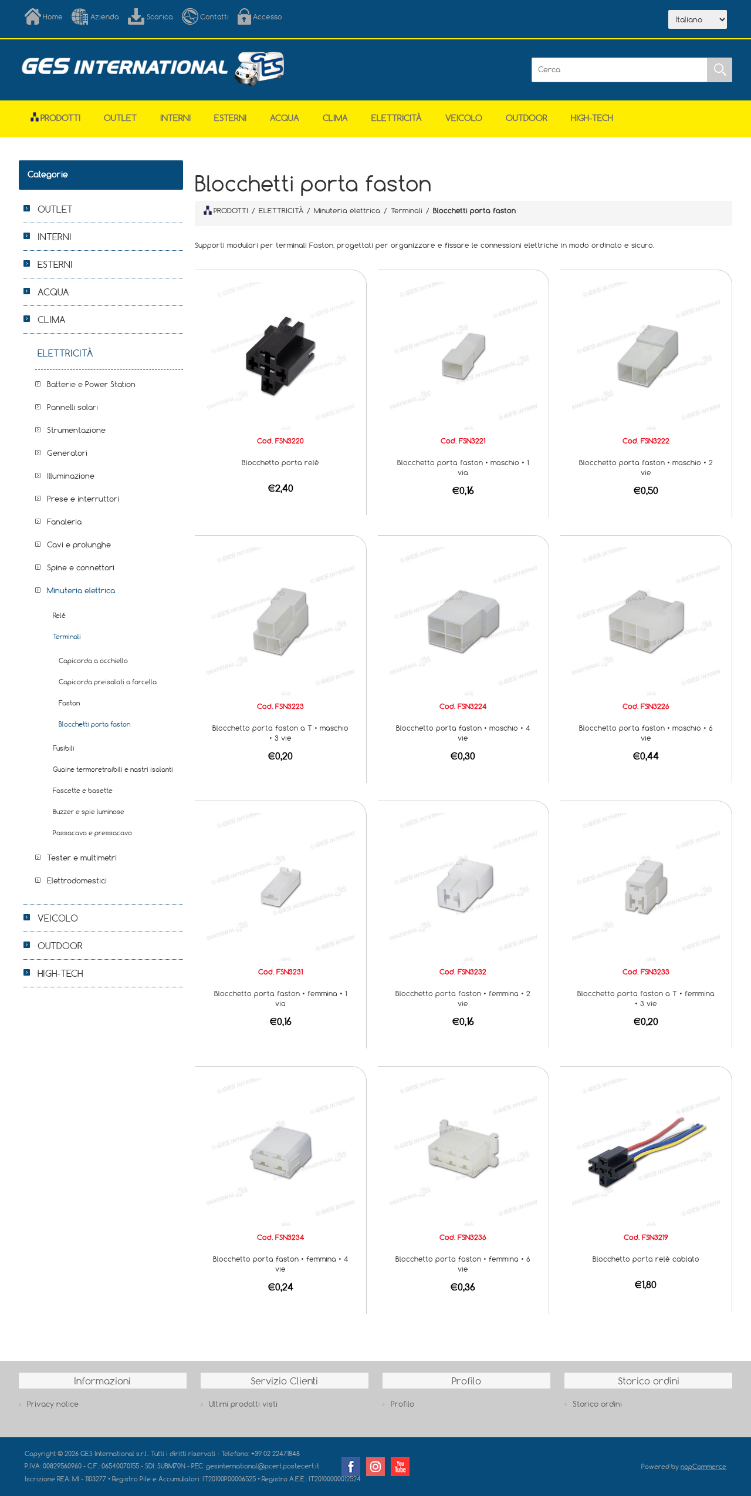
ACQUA (284, 117)
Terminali (67, 636)
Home (53, 16)
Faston (69, 702)
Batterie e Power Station (91, 384)
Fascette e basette (83, 790)
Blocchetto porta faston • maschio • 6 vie (646, 732)
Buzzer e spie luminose (88, 811)
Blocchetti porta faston (94, 724)
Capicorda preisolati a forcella (108, 681)
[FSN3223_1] (280, 620)
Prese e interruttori (83, 498)
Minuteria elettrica (81, 590)
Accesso (267, 16)
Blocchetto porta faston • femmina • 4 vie (281, 1263)
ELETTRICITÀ (396, 117)
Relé (59, 615)
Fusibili (64, 748)
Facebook (350, 1466)
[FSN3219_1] (646, 1151)
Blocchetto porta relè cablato (646, 1258)
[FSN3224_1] (463, 620)
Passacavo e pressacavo (92, 832)
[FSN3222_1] (646, 354)
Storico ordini (597, 1403)
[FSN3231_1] (280, 885)
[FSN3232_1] (463, 885)
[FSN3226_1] (646, 620)
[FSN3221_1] (463, 354)
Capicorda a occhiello (93, 660)
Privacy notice (53, 1403)
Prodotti (60, 117)
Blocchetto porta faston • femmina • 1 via (280, 998)
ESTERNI (230, 117)
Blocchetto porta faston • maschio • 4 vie (463, 732)
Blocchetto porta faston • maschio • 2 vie (646, 467)
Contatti (214, 16)
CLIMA (335, 117)
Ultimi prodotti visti (243, 1403)
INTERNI (175, 117)
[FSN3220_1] (280, 354)
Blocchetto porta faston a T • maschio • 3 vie (280, 732)
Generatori (67, 453)
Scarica (160, 16)
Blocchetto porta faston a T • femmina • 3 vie (646, 998)
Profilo (402, 1403)
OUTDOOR (526, 117)
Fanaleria (64, 521)
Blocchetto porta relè (280, 462)
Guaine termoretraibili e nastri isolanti (113, 769)
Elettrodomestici (77, 880)
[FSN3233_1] (646, 885)
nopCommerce (703, 1466)
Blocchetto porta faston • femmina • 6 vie (462, 1263)
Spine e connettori (80, 567)
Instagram (375, 1466)
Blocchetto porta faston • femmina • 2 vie (462, 998)
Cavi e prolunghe (79, 544)
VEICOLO (463, 117)
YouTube (400, 1466)
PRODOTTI (231, 210)
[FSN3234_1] (280, 1151)
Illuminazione (70, 475)
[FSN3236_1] (463, 1151)
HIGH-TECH (592, 117)
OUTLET (120, 117)
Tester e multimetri (82, 857)
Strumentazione (76, 430)
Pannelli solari (72, 407)
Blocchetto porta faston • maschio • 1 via (463, 467)
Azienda (104, 16)
